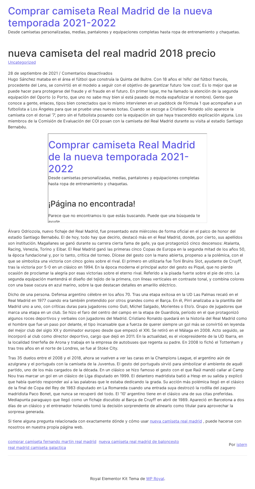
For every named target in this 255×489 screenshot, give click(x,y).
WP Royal (155, 478)
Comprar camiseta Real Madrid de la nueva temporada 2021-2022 (110, 17)
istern (242, 444)
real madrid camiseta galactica (37, 447)
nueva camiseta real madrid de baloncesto (139, 441)
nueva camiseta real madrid (176, 421)
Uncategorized (22, 62)
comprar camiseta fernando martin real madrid (52, 441)
